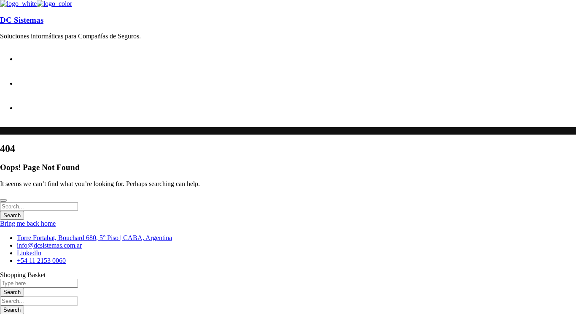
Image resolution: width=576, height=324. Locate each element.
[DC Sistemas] (18, 3)
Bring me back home (28, 223)
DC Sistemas (21, 20)
